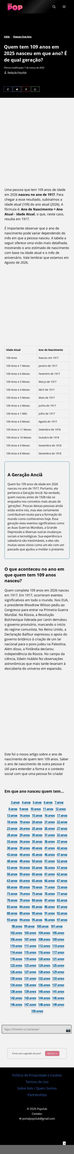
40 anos (37, 848)
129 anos (58, 972)
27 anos (62, 828)
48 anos (12, 861)
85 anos (37, 906)
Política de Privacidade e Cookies (37, 1075)
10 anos (35, 809)
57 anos (62, 867)
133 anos (58, 978)
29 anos (24, 835)
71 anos (49, 887)
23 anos (12, 828)
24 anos (24, 828)
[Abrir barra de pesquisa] (54, 6)
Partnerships (37, 1095)
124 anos (44, 965)
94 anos (24, 919)
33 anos (12, 841)
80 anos (37, 900)
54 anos (24, 867)
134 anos (16, 985)
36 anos (49, 841)
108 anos (44, 939)
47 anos (62, 854)
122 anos (16, 965)
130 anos (16, 978)
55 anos (37, 867)
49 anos (24, 861)
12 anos (60, 809)
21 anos (49, 822)
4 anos (26, 802)
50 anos (37, 861)
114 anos (16, 952)
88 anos (12, 913)
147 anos (30, 1004)
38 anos (12, 848)
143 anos (30, 998)
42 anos (62, 848)
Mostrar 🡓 (52, 1053)
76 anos (49, 893)
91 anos (49, 913)
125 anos (58, 965)
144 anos (44, 998)
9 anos (23, 809)
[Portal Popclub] (15, 6)
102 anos (16, 933)
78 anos (12, 900)
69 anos (24, 887)
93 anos (12, 919)
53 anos (12, 867)
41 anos (49, 848)
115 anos (30, 952)
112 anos (44, 946)
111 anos (30, 946)
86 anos (49, 906)
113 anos (58, 946)
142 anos (16, 998)
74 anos (24, 893)
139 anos (30, 991)
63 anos (12, 880)
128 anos (44, 972)
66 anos (49, 880)
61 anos (49, 874)
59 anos (24, 874)
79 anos (24, 900)
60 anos (37, 874)
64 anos (24, 880)
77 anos (62, 893)
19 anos (24, 822)
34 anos (24, 841)
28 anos (12, 835)
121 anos (58, 959)
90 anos (37, 913)
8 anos (12, 809)
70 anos (37, 887)
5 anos (37, 802)
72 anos (62, 887)
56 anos (49, 867)
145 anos (58, 998)
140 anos (44, 991)
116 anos (44, 952)
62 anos (62, 874)
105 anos (58, 933)
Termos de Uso (37, 1082)
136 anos (44, 985)
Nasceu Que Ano (22, 36)
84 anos (24, 906)
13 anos (12, 815)
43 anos (12, 854)
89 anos (24, 913)
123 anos (30, 965)
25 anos (37, 828)
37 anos (62, 841)
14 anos (24, 815)
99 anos (29, 926)
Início (7, 36)
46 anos (49, 854)
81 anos (49, 900)
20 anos (37, 822)
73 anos (12, 893)
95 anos (37, 919)
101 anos (57, 926)
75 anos (37, 893)
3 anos (15, 802)
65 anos (37, 880)
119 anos (30, 959)
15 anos (37, 815)
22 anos (62, 822)
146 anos (16, 1004)
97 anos (62, 919)
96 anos (49, 919)
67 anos (62, 880)
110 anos (16, 946)
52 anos (62, 861)
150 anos (37, 1011)
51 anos (49, 861)
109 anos (58, 939)
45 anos (37, 854)
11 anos (48, 809)
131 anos (30, 978)
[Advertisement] (37, 143)
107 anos (30, 939)
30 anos (37, 835)
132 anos (44, 978)
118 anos (16, 959)
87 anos (62, 906)
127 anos (30, 972)
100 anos (42, 926)
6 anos (48, 802)
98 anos (17, 926)
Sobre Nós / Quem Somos (37, 1088)
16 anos (49, 815)
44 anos (24, 854)
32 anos (62, 835)
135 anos (30, 985)
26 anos (49, 828)
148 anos (44, 1004)
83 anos (12, 906)
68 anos (12, 887)
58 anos (12, 874)
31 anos (49, 835)
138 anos (16, 991)
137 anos (58, 985)
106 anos (16, 939)
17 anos (62, 815)
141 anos (58, 991)
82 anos (62, 900)
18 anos (12, 822)
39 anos (24, 848)
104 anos (44, 933)
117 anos (58, 952)
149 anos (58, 1004)
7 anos (59, 802)
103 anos (30, 933)
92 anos (62, 913)
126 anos (16, 972)
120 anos (44, 959)
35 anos (37, 841)
